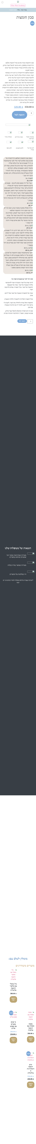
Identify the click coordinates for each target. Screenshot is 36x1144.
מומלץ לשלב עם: (18, 958)
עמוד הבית (24, 10)
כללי (18, 10)
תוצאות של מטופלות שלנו (18, 548)
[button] (34, 2)
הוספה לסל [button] (13, 999)
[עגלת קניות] (2, 2)
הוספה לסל (19, 115)
